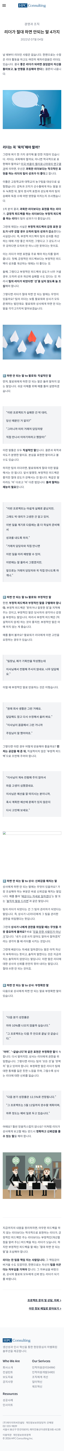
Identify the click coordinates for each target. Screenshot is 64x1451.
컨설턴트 (8, 1372)
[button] (4, 5)
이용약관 (7, 1435)
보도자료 (8, 1377)
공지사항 (8, 1382)
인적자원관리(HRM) (43, 1367)
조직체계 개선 (40, 1377)
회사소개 (8, 1367)
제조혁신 (37, 1386)
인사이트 (8, 1405)
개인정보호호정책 (22, 1435)
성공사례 (8, 1400)
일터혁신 (37, 1382)
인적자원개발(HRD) (43, 1372)
